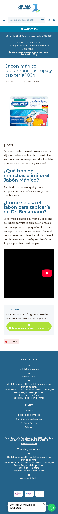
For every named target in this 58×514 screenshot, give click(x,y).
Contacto (29, 410)
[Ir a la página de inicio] (29, 8)
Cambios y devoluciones (29, 419)
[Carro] (54, 20)
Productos (32, 43)
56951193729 (29, 376)
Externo (29, 427)
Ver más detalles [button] (29, 478)
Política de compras (29, 414)
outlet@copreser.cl (29, 369)
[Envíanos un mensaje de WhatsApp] (52, 508)
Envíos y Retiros (29, 423)
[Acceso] (49, 20)
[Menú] (4, 20)
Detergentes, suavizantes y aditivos (27, 46)
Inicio (20, 43)
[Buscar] (42, 20)
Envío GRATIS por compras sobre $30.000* (31, 36)
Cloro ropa (27, 49)
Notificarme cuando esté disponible (29, 328)
